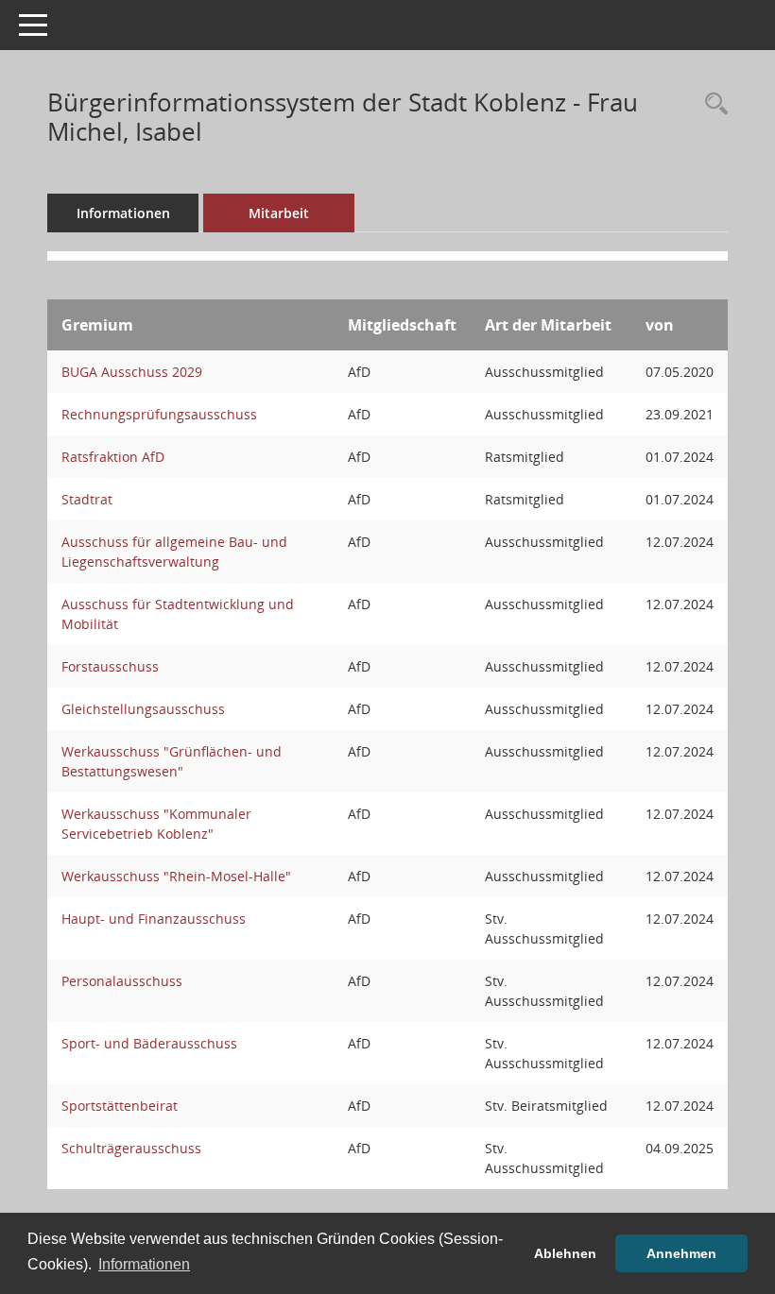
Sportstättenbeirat (119, 1106)
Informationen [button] (144, 1264)
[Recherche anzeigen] (712, 104)
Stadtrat (86, 499)
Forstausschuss (110, 666)
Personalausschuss (121, 981)
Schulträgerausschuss (131, 1148)
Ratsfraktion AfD (112, 457)
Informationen (123, 213)
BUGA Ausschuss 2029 (131, 372)
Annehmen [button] (681, 1253)
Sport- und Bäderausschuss (149, 1043)
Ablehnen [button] (565, 1253)
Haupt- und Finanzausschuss (153, 919)
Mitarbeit (279, 213)
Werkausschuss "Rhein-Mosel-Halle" (176, 876)
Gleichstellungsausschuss (143, 709)
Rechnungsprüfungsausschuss (159, 414)
